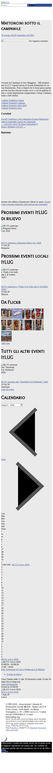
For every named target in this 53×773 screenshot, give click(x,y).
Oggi (3, 459)
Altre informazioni (9, 684)
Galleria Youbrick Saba (11, 108)
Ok (3, 751)
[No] (7, 751)
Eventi (4, 119)
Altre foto (5, 343)
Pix (32, 35)
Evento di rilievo (14, 674)
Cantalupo (12, 119)
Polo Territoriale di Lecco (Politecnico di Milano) (23, 669)
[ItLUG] (5, 2)
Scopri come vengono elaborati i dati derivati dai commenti (25, 203)
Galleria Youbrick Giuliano (13, 103)
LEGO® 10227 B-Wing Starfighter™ (19, 124)
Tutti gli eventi (7, 389)
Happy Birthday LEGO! (13, 127)
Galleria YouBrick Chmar (12, 100)
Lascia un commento (26, 121)
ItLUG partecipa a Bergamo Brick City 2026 (21, 243)
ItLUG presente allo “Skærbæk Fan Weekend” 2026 (24, 382)
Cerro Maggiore (24, 119)
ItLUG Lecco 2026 (20, 564)
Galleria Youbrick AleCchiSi (14, 105)
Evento (35, 119)
